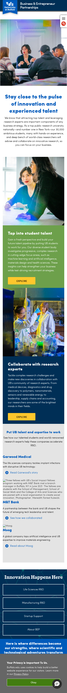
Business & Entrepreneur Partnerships (37, 5)
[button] (57, 684)
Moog (7, 529)
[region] (33, 673)
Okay (33, 682)
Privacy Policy (21, 674)
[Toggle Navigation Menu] (63, 21)
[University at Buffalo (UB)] (10, 5)
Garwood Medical (17, 456)
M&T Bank (11, 501)
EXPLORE (21, 281)
